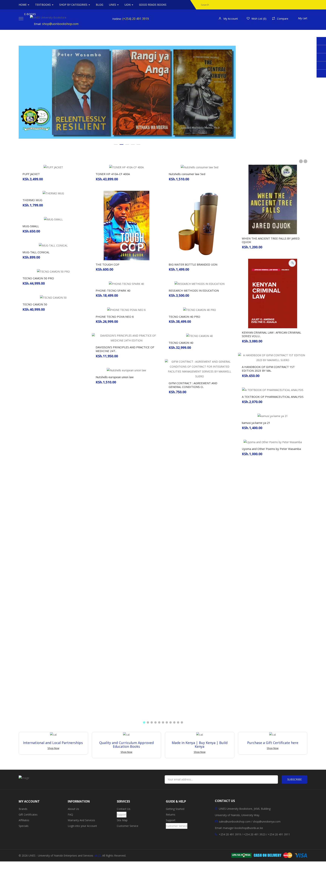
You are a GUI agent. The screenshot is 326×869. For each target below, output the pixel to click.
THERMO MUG (32, 200)
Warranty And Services (81, 820)
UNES (97, 855)
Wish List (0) (258, 18)
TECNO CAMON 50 (34, 304)
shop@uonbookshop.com (60, 24)
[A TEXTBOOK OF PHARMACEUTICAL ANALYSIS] (272, 390)
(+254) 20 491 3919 (135, 19)
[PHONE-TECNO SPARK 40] (126, 283)
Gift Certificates (28, 814)
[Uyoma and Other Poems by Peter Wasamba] (273, 442)
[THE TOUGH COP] (126, 225)
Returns (170, 814)
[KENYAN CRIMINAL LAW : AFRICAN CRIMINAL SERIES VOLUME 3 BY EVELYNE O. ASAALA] (273, 293)
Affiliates (24, 820)
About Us (73, 809)
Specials (23, 826)
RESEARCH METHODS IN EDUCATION (194, 290)
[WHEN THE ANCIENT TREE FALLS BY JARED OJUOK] (273, 199)
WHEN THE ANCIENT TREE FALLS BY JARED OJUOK (271, 240)
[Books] (127, 92)
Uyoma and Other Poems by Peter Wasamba (271, 449)
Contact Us (123, 809)
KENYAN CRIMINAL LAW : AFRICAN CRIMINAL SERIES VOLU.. (271, 334)
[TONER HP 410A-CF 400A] (126, 167)
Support (121, 814)
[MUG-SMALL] (53, 219)
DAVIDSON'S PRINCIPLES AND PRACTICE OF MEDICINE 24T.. (125, 349)
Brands (23, 809)
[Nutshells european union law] (126, 370)
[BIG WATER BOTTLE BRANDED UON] (199, 225)
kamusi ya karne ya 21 (256, 423)
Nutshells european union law (115, 377)
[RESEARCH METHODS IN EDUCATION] (200, 283)
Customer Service (127, 826)
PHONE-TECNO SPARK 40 (113, 290)
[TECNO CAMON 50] (53, 297)
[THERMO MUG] (53, 193)
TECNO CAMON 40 (181, 343)
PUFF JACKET (31, 174)
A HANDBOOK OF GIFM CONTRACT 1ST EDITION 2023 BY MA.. (268, 368)
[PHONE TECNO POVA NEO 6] (126, 309)
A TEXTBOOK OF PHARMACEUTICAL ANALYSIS (273, 397)
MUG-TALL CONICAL (35, 252)
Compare (282, 18)
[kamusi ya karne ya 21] (273, 416)
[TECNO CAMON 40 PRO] (199, 309)
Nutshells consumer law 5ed (187, 174)
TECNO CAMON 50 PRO (38, 278)
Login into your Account (82, 826)
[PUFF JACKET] (53, 167)
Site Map (122, 820)
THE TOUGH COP (107, 264)
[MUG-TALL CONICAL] (53, 245)
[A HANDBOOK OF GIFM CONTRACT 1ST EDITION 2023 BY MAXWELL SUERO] (273, 357)
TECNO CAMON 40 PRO (184, 316)
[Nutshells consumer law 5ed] (199, 167)
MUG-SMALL (30, 226)
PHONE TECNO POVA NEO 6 (115, 316)
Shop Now (53, 748)
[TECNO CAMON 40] (199, 335)
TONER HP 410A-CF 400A (113, 174)
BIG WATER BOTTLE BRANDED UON (193, 264)
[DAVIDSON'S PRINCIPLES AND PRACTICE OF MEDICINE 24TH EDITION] (126, 338)
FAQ (70, 814)
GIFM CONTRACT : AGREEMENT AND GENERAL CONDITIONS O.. (193, 385)
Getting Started (175, 809)
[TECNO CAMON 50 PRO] (53, 271)
